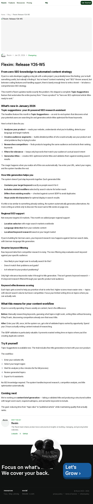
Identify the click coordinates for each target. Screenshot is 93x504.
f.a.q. (6, 494)
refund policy (84, 494)
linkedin (25, 494)
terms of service (71, 494)
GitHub (25, 434)
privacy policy (57, 494)
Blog (9, 15)
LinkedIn (14, 434)
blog (10, 494)
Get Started (86, 3)
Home (3, 15)
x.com (31, 494)
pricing (16, 494)
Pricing (29, 3)
